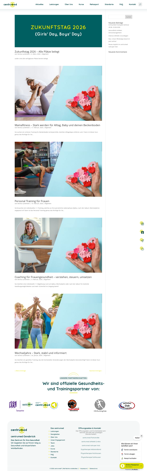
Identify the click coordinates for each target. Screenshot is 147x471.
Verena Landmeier (24, 54)
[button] (130, 449)
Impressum (83, 468)
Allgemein (45, 54)
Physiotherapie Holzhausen (91, 453)
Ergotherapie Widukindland (91, 449)
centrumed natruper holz (91, 445)
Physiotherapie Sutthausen (91, 457)
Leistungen (54, 4)
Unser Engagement (58, 440)
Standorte (109, 4)
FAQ (121, 4)
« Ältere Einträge (20, 371)
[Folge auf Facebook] (141, 231)
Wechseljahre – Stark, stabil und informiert (40, 353)
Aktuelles (39, 4)
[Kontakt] (141, 239)
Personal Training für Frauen (32, 201)
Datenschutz (93, 468)
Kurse (81, 4)
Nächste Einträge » (95, 371)
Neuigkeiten (55, 434)
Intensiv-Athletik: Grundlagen (118, 36)
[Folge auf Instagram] (141, 223)
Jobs (52, 446)
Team (53, 443)
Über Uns (69, 4)
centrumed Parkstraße (91, 438)
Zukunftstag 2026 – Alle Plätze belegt (37, 51)
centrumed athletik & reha (90, 442)
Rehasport (94, 4)
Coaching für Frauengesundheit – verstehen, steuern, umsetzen (53, 277)
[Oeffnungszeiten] (141, 248)
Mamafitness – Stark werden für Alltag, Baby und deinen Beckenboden (57, 125)
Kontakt (132, 4)
